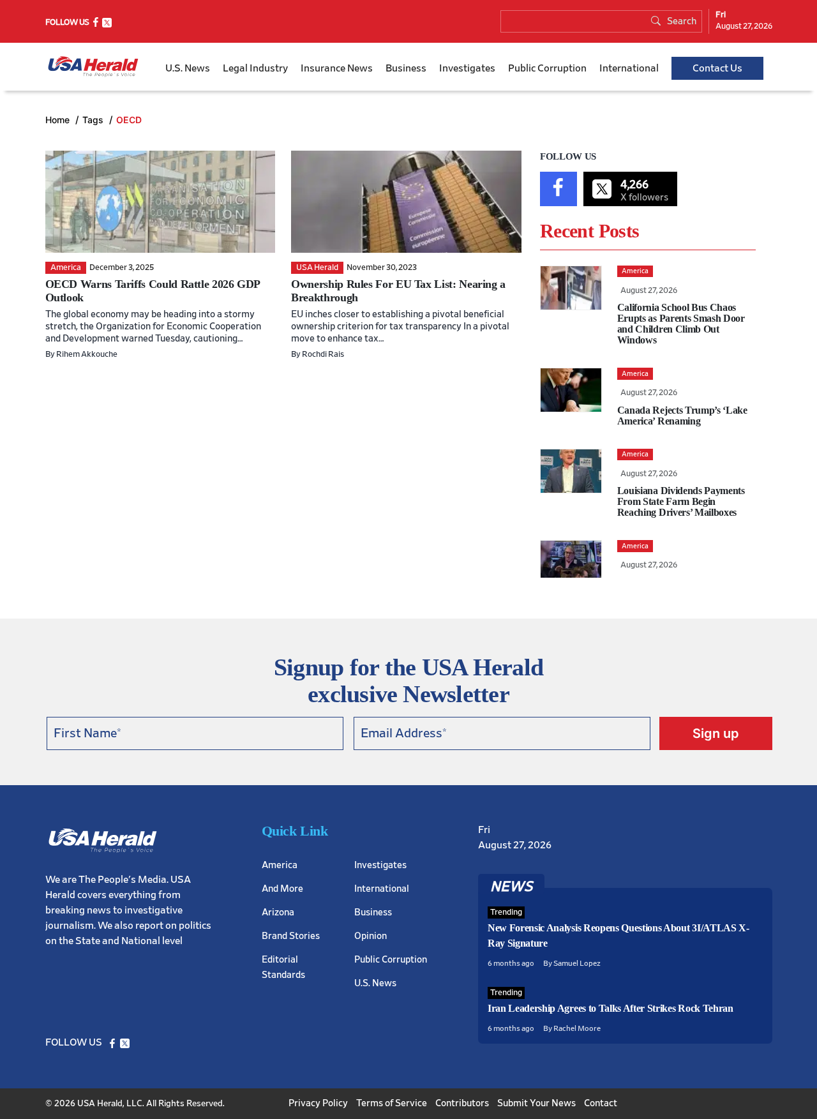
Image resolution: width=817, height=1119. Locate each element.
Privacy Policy (318, 1103)
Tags (94, 119)
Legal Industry (255, 68)
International (629, 68)
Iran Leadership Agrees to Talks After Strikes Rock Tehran (610, 1008)
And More (282, 889)
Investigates (467, 68)
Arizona (278, 912)
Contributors (462, 1103)
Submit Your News (536, 1103)
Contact (600, 1103)
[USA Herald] (93, 66)
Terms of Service (391, 1103)
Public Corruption (547, 68)
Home (58, 119)
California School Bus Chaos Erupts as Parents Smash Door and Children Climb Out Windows (681, 323)
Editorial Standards (283, 967)
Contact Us (717, 68)
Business (406, 68)
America (279, 865)
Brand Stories (291, 936)
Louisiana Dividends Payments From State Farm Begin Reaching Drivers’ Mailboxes (681, 501)
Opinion (370, 936)
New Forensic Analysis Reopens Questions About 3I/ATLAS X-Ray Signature (618, 935)
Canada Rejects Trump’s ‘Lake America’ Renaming (682, 415)
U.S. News (187, 68)
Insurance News (337, 68)
